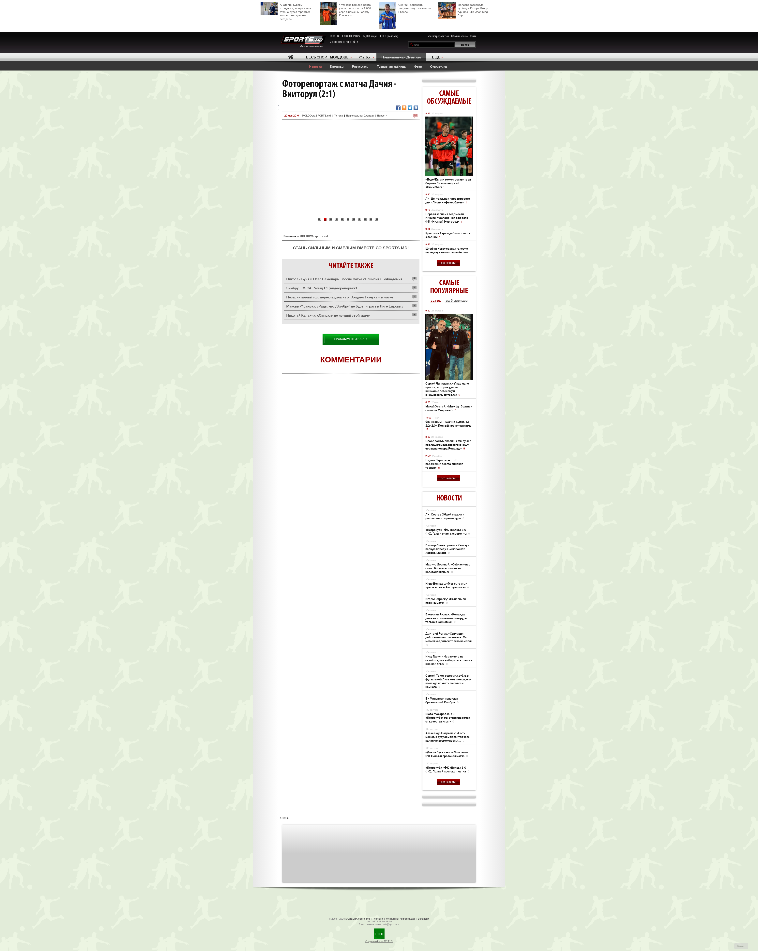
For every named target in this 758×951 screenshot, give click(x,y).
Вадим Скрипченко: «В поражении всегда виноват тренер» (444, 463)
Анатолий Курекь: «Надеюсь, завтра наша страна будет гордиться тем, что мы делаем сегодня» (295, 12)
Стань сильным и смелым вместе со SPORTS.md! (351, 248)
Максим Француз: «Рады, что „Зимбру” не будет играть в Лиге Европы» (344, 306)
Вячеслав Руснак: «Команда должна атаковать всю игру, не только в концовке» (446, 618)
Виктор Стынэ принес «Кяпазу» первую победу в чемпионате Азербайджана (447, 548)
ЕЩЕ (436, 57)
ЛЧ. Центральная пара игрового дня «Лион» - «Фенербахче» (447, 200)
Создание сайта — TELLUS (379, 941)
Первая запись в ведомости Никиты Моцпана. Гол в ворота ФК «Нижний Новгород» (446, 217)
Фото (418, 66)
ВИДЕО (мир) (370, 36)
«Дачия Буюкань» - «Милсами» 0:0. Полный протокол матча (446, 754)
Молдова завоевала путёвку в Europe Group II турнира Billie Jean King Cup (474, 10)
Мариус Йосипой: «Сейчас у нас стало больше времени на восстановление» (447, 568)
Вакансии (423, 918)
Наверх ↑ (741, 946)
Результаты (360, 66)
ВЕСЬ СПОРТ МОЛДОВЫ (327, 57)
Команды (337, 66)
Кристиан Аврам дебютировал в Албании (447, 235)
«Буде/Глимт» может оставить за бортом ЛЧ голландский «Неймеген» (448, 183)
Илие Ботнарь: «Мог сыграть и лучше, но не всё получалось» (447, 585)
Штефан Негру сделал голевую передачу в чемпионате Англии (447, 250)
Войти (473, 36)
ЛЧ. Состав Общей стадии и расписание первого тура (444, 516)
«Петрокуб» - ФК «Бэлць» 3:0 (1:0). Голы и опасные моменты (447, 531)
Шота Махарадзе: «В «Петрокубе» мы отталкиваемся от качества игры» (447, 717)
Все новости (448, 263)
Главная (290, 57)
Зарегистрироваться (437, 36)
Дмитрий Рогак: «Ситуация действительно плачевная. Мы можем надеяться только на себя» (448, 638)
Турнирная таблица (391, 66)
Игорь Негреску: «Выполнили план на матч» (445, 600)
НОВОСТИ (335, 36)
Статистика (438, 66)
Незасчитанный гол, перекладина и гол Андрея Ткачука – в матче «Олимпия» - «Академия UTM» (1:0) (339, 297)
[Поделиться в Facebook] (398, 107)
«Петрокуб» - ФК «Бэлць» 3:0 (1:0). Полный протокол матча (447, 769)
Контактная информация (400, 918)
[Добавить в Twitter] (410, 107)
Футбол (365, 57)
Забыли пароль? (459, 36)
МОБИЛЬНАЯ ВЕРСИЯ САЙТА (344, 42)
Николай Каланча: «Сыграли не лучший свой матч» (328, 315)
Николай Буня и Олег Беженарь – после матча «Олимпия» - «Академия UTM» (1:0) (344, 279)
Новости (315, 66)
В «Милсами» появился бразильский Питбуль (442, 700)
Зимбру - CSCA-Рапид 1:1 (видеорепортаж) (321, 287)
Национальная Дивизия (401, 57)
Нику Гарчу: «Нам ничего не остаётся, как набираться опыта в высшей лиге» (448, 660)
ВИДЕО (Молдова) (388, 36)
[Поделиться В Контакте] (416, 107)
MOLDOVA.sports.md (314, 236)
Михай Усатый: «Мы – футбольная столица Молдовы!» (448, 408)
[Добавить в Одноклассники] (404, 107)
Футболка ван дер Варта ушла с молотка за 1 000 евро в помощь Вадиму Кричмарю (355, 10)
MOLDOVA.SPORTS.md (316, 115)
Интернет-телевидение (313, 46)
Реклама (378, 918)
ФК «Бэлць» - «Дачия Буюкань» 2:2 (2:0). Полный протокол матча (448, 425)
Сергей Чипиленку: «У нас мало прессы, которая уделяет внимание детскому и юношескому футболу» (447, 388)
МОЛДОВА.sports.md (357, 918)
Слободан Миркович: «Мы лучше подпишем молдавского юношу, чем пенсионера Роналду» (448, 444)
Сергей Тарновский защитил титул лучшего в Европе (414, 8)
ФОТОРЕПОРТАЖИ (351, 36)
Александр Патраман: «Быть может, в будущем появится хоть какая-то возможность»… (447, 736)
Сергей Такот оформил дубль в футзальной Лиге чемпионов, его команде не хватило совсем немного (448, 681)
